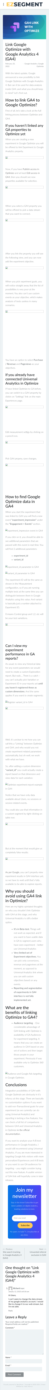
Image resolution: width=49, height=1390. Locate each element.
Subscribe (25, 1225)
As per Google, (12, 872)
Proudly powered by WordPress (13, 1384)
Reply (10, 1311)
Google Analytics (30, 64)
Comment (10, 1328)
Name (8, 1357)
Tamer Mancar (28, 1386)
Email (8, 1365)
